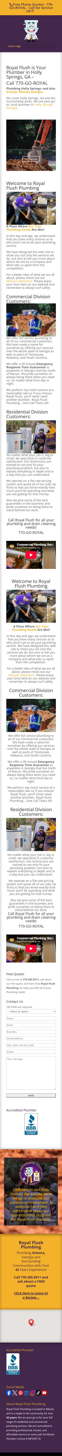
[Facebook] (9, 1394)
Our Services (31, 158)
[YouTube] (44, 1394)
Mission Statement (19, 281)
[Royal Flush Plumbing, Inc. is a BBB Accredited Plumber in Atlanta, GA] (31, 1124)
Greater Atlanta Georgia (24, 92)
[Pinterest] (20, 1394)
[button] (32, 1322)
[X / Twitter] (14, 1394)
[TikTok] (38, 1394)
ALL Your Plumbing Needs (23, 228)
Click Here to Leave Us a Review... (31, 1295)
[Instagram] (32, 1394)
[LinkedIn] (26, 1394)
